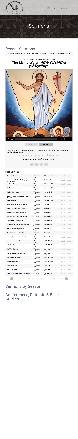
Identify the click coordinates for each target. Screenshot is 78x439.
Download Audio (54, 155)
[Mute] (64, 139)
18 (49, 279)
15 (37, 279)
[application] (39, 139)
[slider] (36, 139)
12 (24, 279)
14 (33, 279)
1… (17, 279)
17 (45, 279)
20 (58, 279)
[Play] (8, 139)
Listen (47, 144)
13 (29, 279)
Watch (32, 144)
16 (41, 279)
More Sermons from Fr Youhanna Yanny (32, 155)
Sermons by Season (23, 286)
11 (20, 279)
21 (62, 279)
